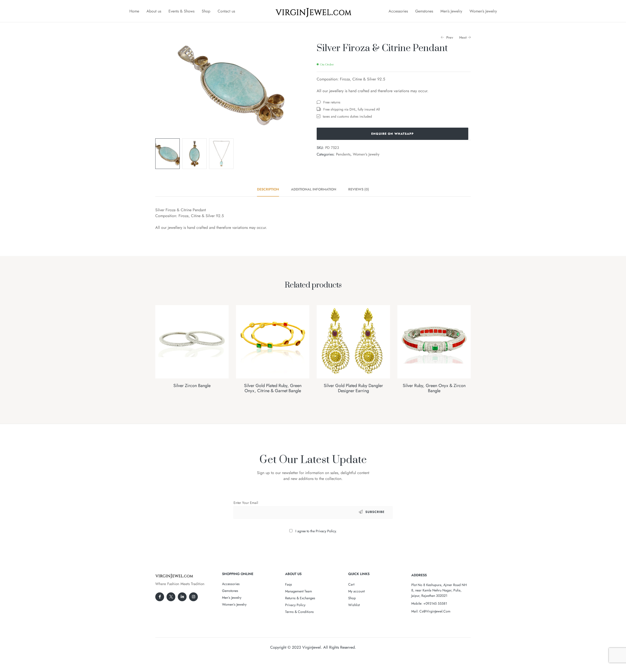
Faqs (288, 584)
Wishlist (354, 604)
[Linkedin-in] (182, 596)
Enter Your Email (246, 502)
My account (356, 591)
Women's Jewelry (366, 154)
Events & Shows (181, 11)
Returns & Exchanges (300, 598)
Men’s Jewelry (451, 11)
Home (134, 11)
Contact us (226, 11)
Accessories (398, 11)
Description (268, 189)
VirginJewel (311, 647)
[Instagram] (193, 596)
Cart (351, 584)
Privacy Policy (295, 604)
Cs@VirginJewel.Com (434, 611)
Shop (206, 11)
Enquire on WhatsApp (392, 134)
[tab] (270, 189)
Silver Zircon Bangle (192, 385)
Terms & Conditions (299, 611)
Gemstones (424, 11)
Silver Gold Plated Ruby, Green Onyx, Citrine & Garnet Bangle (273, 388)
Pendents (343, 154)
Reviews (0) (358, 189)
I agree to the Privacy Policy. (316, 531)
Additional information (313, 189)
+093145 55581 (435, 603)
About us (153, 11)
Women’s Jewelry (483, 11)
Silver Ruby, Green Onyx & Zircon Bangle (434, 388)
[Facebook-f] (159, 596)
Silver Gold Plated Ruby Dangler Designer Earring (353, 388)
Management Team (298, 591)
